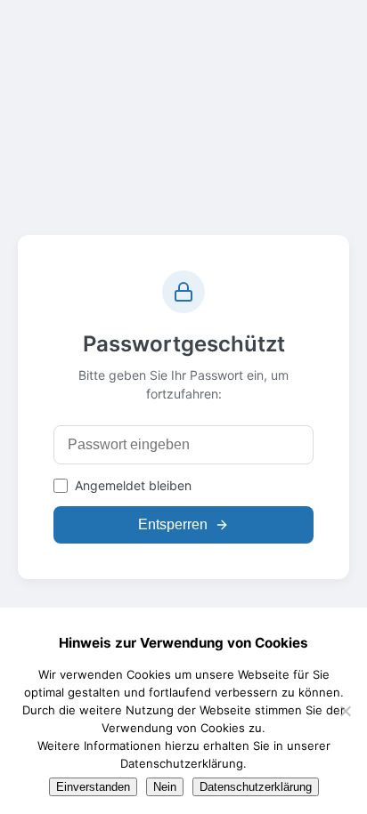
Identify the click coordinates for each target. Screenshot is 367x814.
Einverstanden (93, 787)
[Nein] (345, 711)
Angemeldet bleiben (133, 485)
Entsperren (173, 524)
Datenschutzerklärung (256, 787)
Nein (164, 787)
